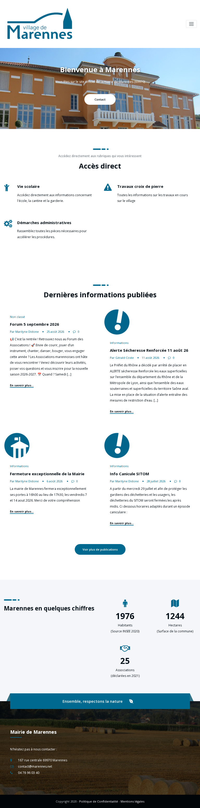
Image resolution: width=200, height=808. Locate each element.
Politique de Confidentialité (98, 801)
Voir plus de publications (100, 549)
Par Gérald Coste (122, 358)
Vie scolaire (28, 186)
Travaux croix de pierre (140, 186)
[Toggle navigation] (191, 24)
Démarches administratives (44, 222)
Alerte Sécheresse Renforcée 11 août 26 (149, 350)
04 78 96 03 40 (28, 772)
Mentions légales (132, 801)
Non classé (17, 317)
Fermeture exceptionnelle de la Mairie (47, 473)
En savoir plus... (22, 385)
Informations (119, 343)
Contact (100, 99)
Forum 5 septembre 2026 (34, 324)
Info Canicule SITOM (129, 473)
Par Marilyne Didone (24, 332)
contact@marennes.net (35, 766)
